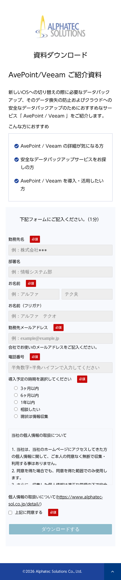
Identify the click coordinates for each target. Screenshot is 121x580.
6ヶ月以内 (30, 395)
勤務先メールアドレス (28, 328)
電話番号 (16, 357)
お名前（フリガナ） (26, 306)
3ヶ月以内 (30, 388)
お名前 (14, 283)
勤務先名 (16, 239)
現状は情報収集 (34, 416)
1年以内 (28, 402)
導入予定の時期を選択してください (39, 379)
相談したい (30, 409)
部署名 (14, 262)
